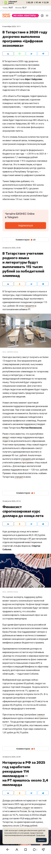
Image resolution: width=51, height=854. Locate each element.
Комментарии (25, 239)
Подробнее (40, 835)
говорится (29, 305)
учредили (26, 459)
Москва (18, 8)
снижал (41, 714)
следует (26, 807)
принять (41, 840)
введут (6, 437)
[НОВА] (24, 15)
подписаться (25, 225)
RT (30, 538)
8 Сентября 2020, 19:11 (11, 26)
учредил (19, 477)
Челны (5, 8)
